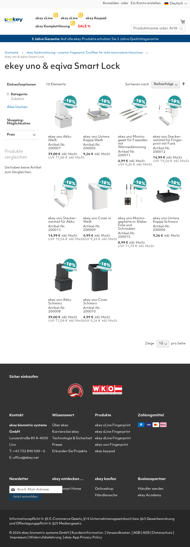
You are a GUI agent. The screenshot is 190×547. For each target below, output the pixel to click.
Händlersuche (106, 495)
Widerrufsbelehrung (45, 537)
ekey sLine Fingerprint (112, 432)
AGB (136, 533)
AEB (146, 533)
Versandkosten (118, 533)
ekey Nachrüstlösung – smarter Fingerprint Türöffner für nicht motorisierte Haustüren (85, 52)
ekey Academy (149, 495)
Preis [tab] (11, 135)
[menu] (86, 21)
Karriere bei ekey (65, 432)
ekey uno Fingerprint (111, 445)
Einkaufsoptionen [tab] (21, 84)
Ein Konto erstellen (146, 3)
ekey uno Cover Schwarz (95, 301)
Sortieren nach (137, 84)
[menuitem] (44, 18)
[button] (175, 3)
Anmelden (111, 3)
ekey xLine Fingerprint (113, 425)
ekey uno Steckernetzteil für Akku (62, 220)
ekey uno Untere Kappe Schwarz (166, 220)
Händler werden (151, 489)
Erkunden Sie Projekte (69, 451)
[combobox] (158, 28)
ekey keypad (105, 451)
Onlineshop (104, 489)
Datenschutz (162, 533)
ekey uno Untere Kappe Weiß (96, 138)
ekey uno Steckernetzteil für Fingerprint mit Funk (168, 140)
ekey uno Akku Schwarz (59, 301)
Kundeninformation (87, 533)
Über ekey (60, 425)
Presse (57, 445)
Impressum (18, 537)
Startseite (12, 52)
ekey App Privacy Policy (83, 537)
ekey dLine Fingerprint (113, 438)
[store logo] (14, 19)
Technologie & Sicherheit (72, 438)
